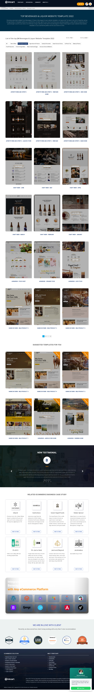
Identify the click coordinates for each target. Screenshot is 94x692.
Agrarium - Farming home (75, 438)
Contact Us (51, 668)
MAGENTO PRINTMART (10, 668)
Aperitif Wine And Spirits (18, 92)
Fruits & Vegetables (20, 46)
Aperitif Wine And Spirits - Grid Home (75, 92)
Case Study (51, 664)
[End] (50, 336)
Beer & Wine (13, 43)
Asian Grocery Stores (58, 43)
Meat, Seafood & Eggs (32, 46)
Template (11, 8)
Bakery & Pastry (77, 43)
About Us (45, 2)
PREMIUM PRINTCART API (11, 659)
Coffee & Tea (68, 43)
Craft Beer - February (47, 234)
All (6, 43)
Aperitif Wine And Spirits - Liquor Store (18, 141)
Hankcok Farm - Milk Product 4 (18, 328)
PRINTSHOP (21, 2)
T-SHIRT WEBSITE (9, 672)
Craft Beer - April (75, 187)
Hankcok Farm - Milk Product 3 (47, 328)
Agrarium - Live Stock (75, 281)
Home (7, 8)
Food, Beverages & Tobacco (20, 8)
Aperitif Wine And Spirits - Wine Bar (47, 141)
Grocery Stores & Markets (46, 46)
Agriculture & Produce (34, 43)
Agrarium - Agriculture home (47, 438)
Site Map (51, 671)
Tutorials (51, 662)
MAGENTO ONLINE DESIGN (11, 663)
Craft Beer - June (18, 187)
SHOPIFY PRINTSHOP (10, 666)
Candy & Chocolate (46, 43)
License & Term (52, 669)
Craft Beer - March (19, 234)
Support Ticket (52, 666)
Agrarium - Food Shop (19, 281)
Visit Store (15, 534)
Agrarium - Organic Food (47, 281)
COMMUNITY (38, 2)
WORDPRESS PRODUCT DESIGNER (12, 664)
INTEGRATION (29, 2)
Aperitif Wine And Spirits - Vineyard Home (47, 93)
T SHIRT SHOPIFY (9, 674)
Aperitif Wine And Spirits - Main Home (75, 141)
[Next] (48, 336)
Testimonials (52, 659)
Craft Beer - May (47, 187)
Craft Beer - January (75, 234)
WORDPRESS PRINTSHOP (10, 670)
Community (51, 661)
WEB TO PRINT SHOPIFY (10, 661)
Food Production (10, 46)
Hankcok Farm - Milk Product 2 (75, 328)
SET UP (80, 4)
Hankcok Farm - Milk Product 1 (18, 438)
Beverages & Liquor (31, 8)
